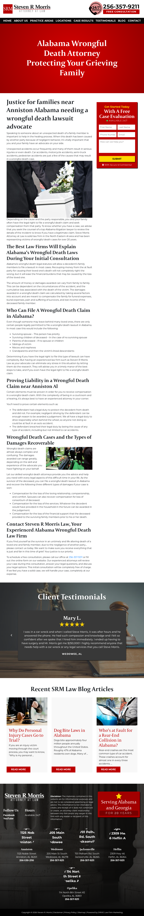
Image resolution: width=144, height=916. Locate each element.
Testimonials (106, 20)
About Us (21, 20)
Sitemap (81, 912)
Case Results (83, 20)
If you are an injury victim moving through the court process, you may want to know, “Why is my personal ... (27, 742)
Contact (134, 20)
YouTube (8, 818)
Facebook (9, 815)
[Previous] (12, 635)
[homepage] (26, 8)
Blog (122, 20)
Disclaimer (58, 912)
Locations (63, 20)
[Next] (132, 635)
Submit (117, 159)
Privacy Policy (70, 912)
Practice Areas (41, 20)
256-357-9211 (121, 6)
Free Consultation (121, 11)
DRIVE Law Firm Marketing (110, 912)
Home (7, 20)
